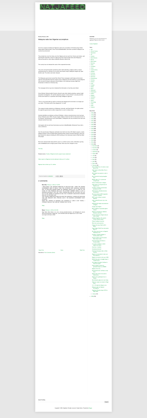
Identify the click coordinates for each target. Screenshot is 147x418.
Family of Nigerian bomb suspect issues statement (58, 154)
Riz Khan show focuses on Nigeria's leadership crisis (100, 232)
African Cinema (94, 51)
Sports (92, 100)
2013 (92, 138)
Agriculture (93, 52)
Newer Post (41, 250)
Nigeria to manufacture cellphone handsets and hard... (99, 212)
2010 (92, 144)
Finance (92, 81)
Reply (43, 205)
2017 (92, 130)
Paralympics (93, 91)
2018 (92, 128)
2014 (92, 136)
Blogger (90, 408)
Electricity (93, 76)
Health (92, 86)
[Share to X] (59, 176)
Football (92, 85)
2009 (92, 296)
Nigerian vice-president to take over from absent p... (100, 255)
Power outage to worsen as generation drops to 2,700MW (99, 266)
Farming (92, 80)
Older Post (82, 250)
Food (92, 83)
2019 (92, 126)
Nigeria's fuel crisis (96, 268)
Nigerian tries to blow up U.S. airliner (47, 164)
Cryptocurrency (94, 69)
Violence (93, 107)
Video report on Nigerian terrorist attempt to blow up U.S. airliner (53, 159)
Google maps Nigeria (96, 206)
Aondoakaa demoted (96, 249)
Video (92, 105)
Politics (92, 93)
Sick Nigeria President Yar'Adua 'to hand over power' (99, 263)
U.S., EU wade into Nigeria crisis (99, 285)
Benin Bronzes (94, 57)
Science (92, 98)
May (93, 159)
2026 (92, 112)
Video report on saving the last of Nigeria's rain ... (99, 185)
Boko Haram (93, 61)
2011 (92, 142)
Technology (93, 102)
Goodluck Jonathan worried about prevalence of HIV (99, 188)
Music (92, 88)
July (93, 155)
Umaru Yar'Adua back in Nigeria (99, 182)
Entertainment (94, 78)
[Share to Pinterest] (62, 176)
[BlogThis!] (58, 176)
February (94, 165)
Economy (93, 73)
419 (91, 49)
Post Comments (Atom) (49, 252)
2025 (92, 114)
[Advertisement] (73, 22)
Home (62, 250)
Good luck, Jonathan (96, 247)
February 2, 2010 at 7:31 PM (53, 184)
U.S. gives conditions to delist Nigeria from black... (98, 244)
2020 (92, 124)
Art (91, 54)
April (93, 161)
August (94, 153)
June (93, 157)
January (94, 293)
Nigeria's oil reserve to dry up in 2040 (100, 257)
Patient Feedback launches (98, 221)
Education (93, 74)
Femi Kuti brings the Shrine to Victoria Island (98, 241)
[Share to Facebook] (60, 176)
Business (93, 63)
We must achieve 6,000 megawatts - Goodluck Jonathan (100, 194)
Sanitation (93, 97)
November (94, 147)
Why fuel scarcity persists (98, 223)
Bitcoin (92, 59)
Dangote (92, 71)
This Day (40, 148)
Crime (92, 68)
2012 (92, 140)
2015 (92, 134)
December (94, 145)
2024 (92, 116)
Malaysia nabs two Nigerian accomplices (98, 288)
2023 (92, 118)
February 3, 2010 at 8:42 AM (52, 210)
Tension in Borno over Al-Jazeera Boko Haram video (99, 238)
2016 (92, 132)
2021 (92, 122)
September (95, 151)
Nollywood (93, 90)
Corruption (93, 66)
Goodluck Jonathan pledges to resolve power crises (99, 235)
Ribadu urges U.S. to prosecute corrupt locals (99, 180)
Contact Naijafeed (93, 43)
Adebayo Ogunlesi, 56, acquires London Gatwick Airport (99, 218)
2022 (92, 120)
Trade (92, 103)
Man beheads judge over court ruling (100, 280)
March (93, 163)
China (92, 64)
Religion (92, 95)
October (94, 149)
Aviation (92, 56)
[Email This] (56, 176)
